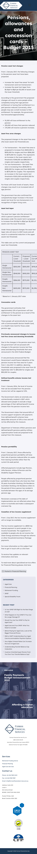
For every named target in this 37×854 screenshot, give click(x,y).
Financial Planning (19, 571)
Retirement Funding (11, 590)
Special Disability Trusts (12, 596)
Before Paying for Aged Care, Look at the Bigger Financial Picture (18, 632)
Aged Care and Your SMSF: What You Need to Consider (17, 627)
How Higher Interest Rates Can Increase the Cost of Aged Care (18, 643)
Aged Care (8, 584)
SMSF (7, 593)
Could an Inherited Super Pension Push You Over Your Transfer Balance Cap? (18, 653)
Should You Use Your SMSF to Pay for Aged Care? (17, 621)
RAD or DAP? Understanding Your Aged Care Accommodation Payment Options (18, 637)
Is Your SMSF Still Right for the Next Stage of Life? (19, 611)
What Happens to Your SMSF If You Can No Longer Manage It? (18, 616)
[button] (29, 5)
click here (25, 549)
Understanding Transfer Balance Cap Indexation (17, 648)
